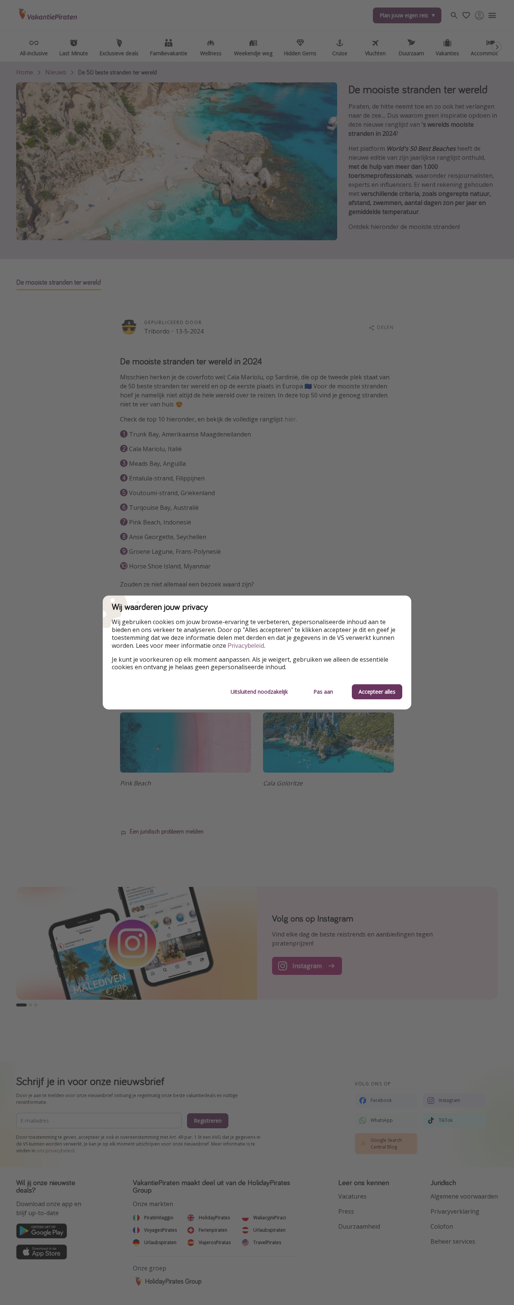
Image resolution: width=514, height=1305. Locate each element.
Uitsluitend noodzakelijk (259, 691)
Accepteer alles (377, 691)
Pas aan (323, 691)
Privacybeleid (246, 646)
